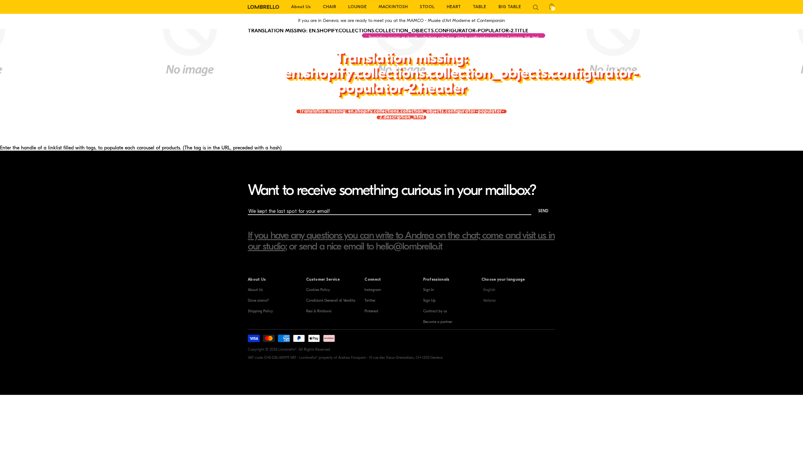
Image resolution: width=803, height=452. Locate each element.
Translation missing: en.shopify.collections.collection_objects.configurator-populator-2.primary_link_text (454, 36)
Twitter (369, 300)
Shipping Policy (260, 311)
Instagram (372, 290)
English (489, 290)
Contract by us (435, 311)
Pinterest (371, 311)
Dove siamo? (258, 300)
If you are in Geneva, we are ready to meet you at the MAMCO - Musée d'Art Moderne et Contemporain (401, 20)
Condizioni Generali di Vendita (330, 300)
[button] (536, 7)
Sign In (428, 290)
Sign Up (429, 300)
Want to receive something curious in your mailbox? (392, 190)
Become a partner (437, 322)
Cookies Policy (318, 290)
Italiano (489, 300)
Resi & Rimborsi (319, 311)
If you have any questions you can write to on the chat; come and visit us (398, 235)
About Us (255, 290)
